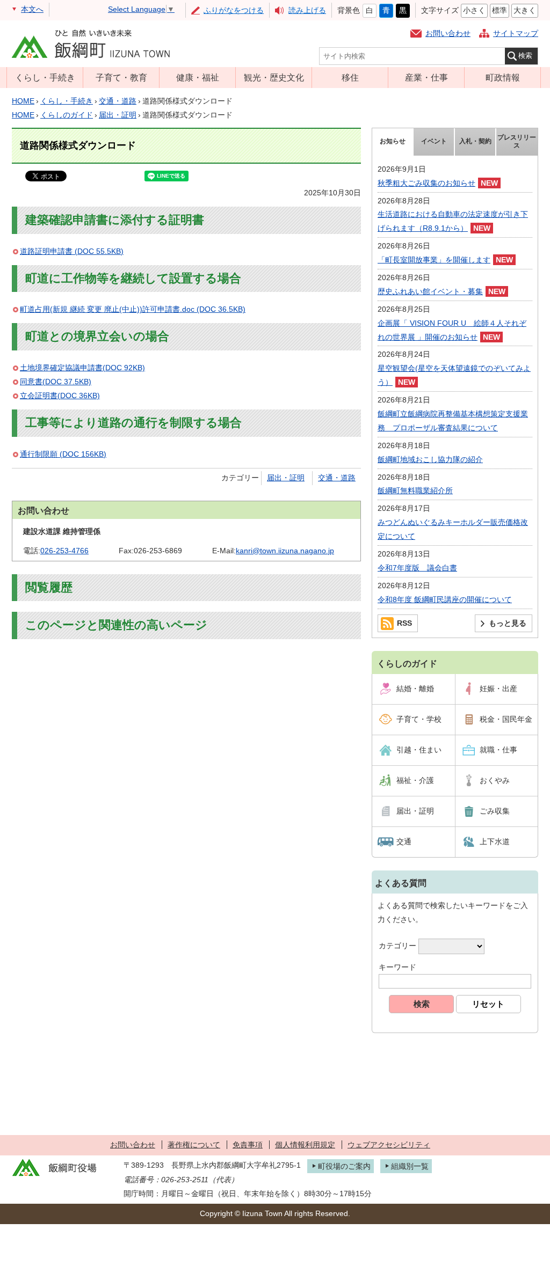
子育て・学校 (419, 719)
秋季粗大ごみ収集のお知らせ (426, 183)
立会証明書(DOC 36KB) (60, 395)
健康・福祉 (197, 77)
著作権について (194, 1144)
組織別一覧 (410, 1166)
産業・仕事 (426, 77)
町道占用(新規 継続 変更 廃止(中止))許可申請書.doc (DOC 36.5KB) (132, 309)
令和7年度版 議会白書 (417, 567)
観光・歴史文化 (274, 77)
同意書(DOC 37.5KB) (55, 381)
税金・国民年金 (506, 719)
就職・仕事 (498, 749)
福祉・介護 (415, 780)
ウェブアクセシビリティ (389, 1144)
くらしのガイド (66, 115)
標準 (499, 10)
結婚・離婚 (415, 688)
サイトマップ (515, 33)
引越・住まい (419, 749)
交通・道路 (117, 101)
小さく (474, 10)
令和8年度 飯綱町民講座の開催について (445, 599)
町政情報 (503, 77)
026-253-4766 (64, 550)
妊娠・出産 (498, 688)
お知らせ (393, 141)
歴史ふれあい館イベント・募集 (430, 291)
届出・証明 (117, 115)
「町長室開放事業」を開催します (434, 259)
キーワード (397, 967)
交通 (403, 841)
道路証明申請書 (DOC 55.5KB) (72, 251)
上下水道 (495, 841)
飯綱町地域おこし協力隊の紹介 (430, 459)
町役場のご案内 (344, 1166)
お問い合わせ (448, 33)
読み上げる (307, 10)
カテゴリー (397, 945)
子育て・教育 (121, 77)
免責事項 (248, 1144)
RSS (404, 623)
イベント (434, 141)
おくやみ (495, 780)
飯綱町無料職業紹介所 (415, 490)
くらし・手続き (45, 77)
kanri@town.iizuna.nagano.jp (285, 550)
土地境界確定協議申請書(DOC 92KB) (82, 367)
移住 (350, 77)
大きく (524, 10)
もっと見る (507, 623)
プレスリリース (516, 142)
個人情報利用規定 (305, 1144)
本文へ (32, 9)
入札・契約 (475, 141)
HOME (23, 101)
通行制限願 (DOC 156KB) (63, 454)
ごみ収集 (495, 811)
